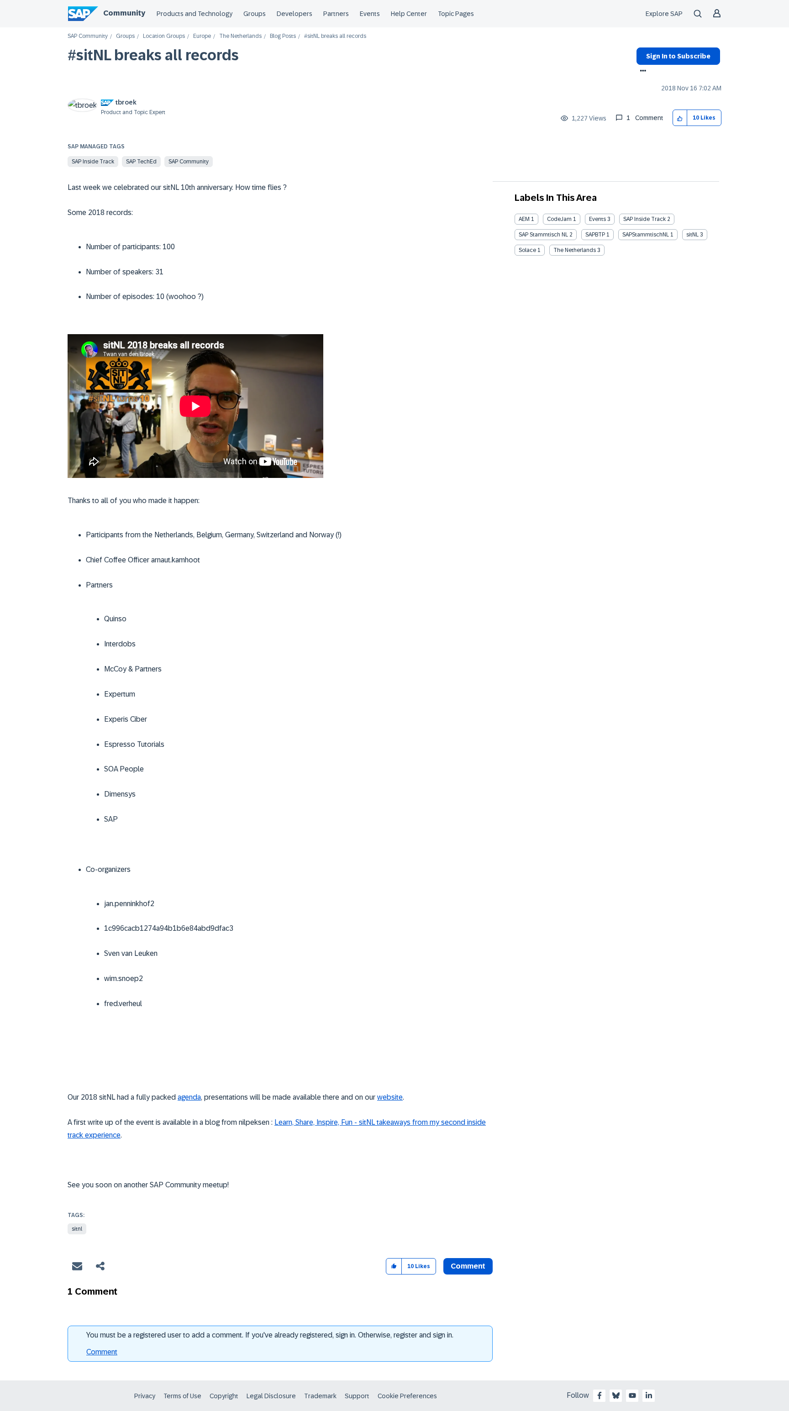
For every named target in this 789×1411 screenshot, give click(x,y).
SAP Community (88, 36)
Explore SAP (664, 13)
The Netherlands (240, 36)
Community (124, 13)
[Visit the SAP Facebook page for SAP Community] (599, 1395)
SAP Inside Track (93, 161)
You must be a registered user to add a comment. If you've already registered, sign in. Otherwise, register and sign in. (269, 1335)
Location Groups (164, 36)
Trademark (320, 1396)
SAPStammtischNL (645, 234)
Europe (202, 36)
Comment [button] (468, 1266)
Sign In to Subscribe (678, 56)
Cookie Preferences (407, 1396)
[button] (680, 118)
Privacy (144, 1396)
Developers (294, 13)
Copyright (224, 1396)
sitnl (77, 1229)
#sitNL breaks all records (153, 55)
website (390, 1097)
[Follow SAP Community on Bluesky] (616, 1395)
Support (357, 1396)
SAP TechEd (141, 161)
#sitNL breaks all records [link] (335, 36)
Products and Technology (194, 13)
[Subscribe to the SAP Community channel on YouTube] (632, 1395)
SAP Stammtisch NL (543, 234)
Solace (527, 250)
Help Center (409, 13)
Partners (336, 13)
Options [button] (641, 71)
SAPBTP (595, 234)
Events (370, 13)
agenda (189, 1097)
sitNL (692, 234)
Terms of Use (182, 1396)
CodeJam (559, 219)
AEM (524, 219)
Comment (101, 1352)
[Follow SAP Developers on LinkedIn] (648, 1395)
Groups (254, 13)
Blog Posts (283, 36)
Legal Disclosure (271, 1396)
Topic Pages (456, 13)
